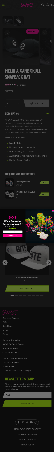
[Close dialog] (53, 211)
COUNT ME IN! (13, 235)
